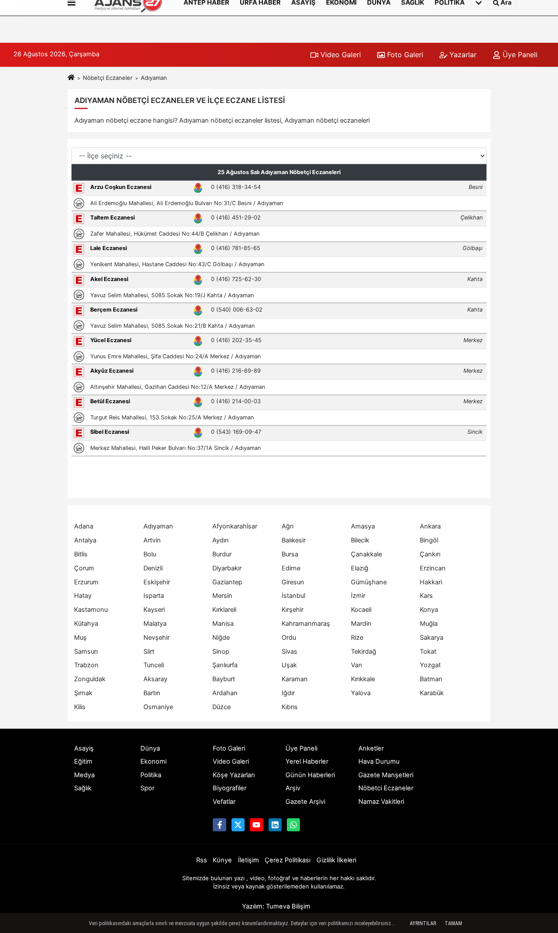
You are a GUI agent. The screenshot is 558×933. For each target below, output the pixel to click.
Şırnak (83, 693)
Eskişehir (156, 582)
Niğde (221, 637)
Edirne (291, 568)
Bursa (290, 554)
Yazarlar (461, 54)
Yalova (361, 693)
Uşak (289, 665)
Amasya (363, 526)
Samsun (86, 651)
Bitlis (81, 554)
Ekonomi (153, 761)
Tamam (453, 923)
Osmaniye (158, 707)
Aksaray (155, 679)
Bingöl (429, 540)
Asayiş (84, 748)
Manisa (223, 624)
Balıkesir (294, 540)
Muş (80, 637)
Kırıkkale (363, 679)
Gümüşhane (369, 582)
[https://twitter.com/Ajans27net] (238, 824)
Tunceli (153, 665)
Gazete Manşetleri (385, 775)
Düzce (221, 707)
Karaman (295, 679)
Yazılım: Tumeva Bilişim (276, 906)
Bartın (151, 693)
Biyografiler (229, 788)
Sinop (220, 651)
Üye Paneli (519, 54)
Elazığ (359, 568)
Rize (357, 637)
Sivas (289, 651)
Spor (147, 788)
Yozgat (430, 665)
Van (356, 665)
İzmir (358, 596)
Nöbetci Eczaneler (385, 788)
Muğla (429, 624)
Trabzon (86, 665)
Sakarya (431, 637)
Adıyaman (158, 526)
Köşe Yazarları (234, 775)
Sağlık (83, 788)
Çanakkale (366, 554)
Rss (201, 860)
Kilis (79, 707)
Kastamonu (91, 610)
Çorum (84, 568)
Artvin (152, 540)
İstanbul (293, 596)
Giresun (293, 582)
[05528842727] (293, 824)
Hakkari (431, 582)
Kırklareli (224, 610)
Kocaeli (361, 610)
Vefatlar (224, 802)
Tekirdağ (363, 651)
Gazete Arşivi (305, 802)
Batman (431, 679)
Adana (83, 526)
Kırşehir (292, 610)
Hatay (83, 596)
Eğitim (83, 761)
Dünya (150, 748)
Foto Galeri (404, 54)
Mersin (222, 596)
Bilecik (360, 540)
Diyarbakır (227, 568)
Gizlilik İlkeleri (336, 860)
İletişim (248, 860)
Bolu (149, 554)
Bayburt (223, 679)
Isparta (153, 596)
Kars (426, 596)
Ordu (289, 637)
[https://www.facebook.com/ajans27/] (219, 824)
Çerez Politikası (287, 860)
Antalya (85, 540)
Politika (150, 775)
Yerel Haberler (307, 761)
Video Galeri (339, 54)
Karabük (432, 693)
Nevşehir (156, 637)
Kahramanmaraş (306, 624)
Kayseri (154, 610)
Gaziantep (227, 582)
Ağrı (287, 526)
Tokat (428, 651)
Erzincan (433, 568)
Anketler (371, 748)
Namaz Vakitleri (381, 802)
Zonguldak (89, 679)
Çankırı (430, 554)
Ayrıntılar (423, 923)
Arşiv (293, 788)
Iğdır (288, 693)
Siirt (148, 651)
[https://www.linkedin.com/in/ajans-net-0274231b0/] (275, 824)
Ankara (430, 526)
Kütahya (86, 624)
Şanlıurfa (225, 665)
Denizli (153, 568)
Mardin (361, 624)
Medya (84, 775)
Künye (222, 860)
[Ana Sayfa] (71, 77)
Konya (429, 610)
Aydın (220, 540)
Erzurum (86, 582)
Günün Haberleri (310, 775)
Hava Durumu (379, 761)
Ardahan (225, 693)
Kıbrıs (290, 707)
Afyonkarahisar (234, 526)
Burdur (221, 554)
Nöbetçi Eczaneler (108, 77)
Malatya (155, 624)
